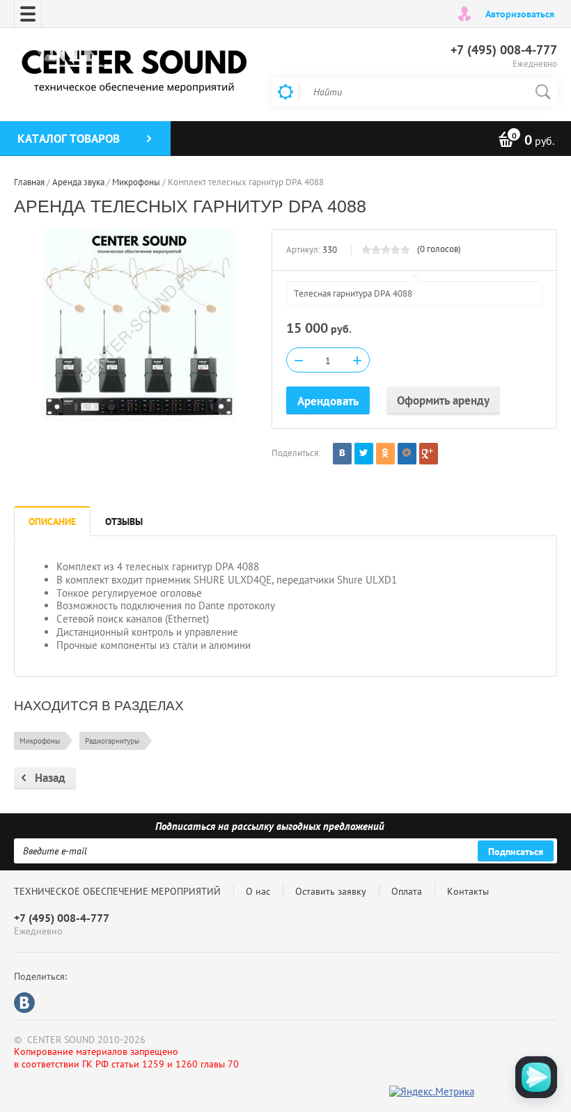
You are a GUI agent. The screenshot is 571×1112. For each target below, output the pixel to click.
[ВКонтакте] (342, 453)
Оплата (406, 891)
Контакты (468, 891)
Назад (50, 777)
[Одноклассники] (385, 453)
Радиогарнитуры (112, 741)
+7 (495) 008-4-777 (504, 50)
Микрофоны (39, 741)
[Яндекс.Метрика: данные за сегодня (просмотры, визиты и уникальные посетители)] (431, 1092)
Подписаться (515, 851)
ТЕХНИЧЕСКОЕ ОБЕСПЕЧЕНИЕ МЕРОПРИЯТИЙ (117, 891)
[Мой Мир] (407, 453)
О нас (258, 891)
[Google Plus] (428, 453)
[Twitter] (363, 453)
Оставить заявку (330, 891)
